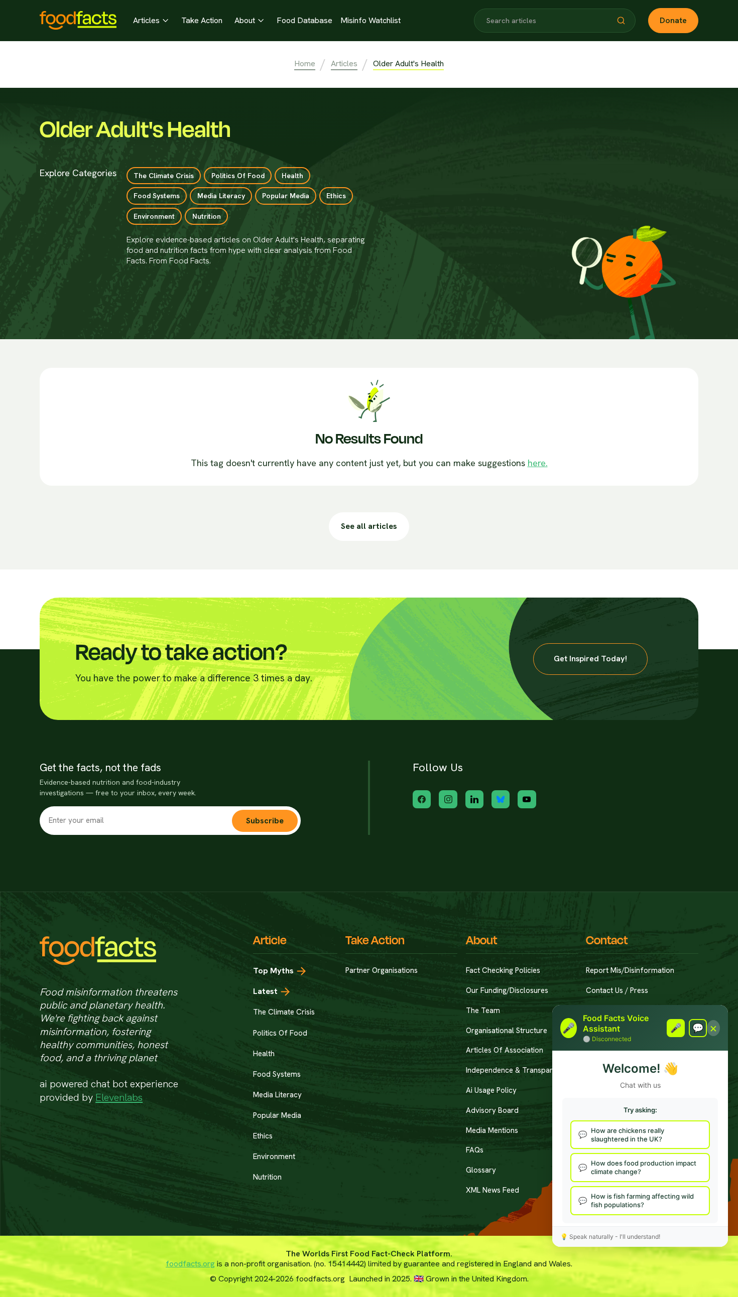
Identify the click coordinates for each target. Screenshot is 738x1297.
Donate (673, 20)
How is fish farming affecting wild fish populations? (642, 1200)
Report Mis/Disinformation (630, 970)
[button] (151, 21)
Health (264, 1054)
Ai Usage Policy (491, 1090)
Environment (274, 1156)
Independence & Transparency (517, 1070)
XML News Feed (492, 1190)
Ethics (263, 1136)
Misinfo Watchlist (370, 20)
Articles (344, 64)
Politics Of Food (280, 1033)
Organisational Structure (506, 1031)
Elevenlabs (119, 1097)
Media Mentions (492, 1130)
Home (304, 64)
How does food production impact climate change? (643, 1167)
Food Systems (277, 1074)
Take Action (201, 20)
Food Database (304, 20)
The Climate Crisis (284, 1012)
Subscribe (265, 820)
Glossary (481, 1170)
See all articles (369, 526)
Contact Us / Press (617, 990)
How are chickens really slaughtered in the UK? (627, 1134)
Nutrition (267, 1177)
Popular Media (277, 1115)
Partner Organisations (381, 970)
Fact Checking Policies (503, 970)
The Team (483, 1011)
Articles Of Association (504, 1050)
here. (538, 463)
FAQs (474, 1150)
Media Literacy (277, 1095)
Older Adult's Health (408, 64)
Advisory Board (492, 1110)
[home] (78, 20)
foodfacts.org (190, 1263)
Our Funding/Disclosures (507, 990)
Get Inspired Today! (590, 658)
